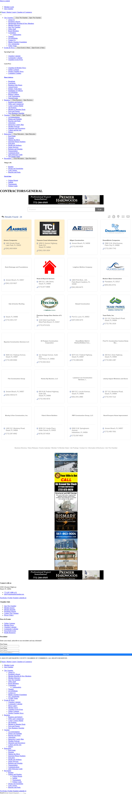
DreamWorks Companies (111, 240)
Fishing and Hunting (15, 774)
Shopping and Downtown (16, 128)
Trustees (11, 36)
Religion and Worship (15, 149)
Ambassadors (16, 34)
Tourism (6, 730)
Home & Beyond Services (45, 278)
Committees (12, 33)
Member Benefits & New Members (19, 676)
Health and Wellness (15, 145)
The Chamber (8, 670)
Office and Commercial (16, 104)
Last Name (3, 648)
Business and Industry (15, 102)
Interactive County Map (16, 124)
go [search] (100, 209)
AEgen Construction (77, 240)
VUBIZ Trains (13, 698)
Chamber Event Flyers (15, 709)
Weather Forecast (13, 126)
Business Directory (21, 448)
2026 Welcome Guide (15, 154)
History (10, 132)
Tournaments (16, 780)
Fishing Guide (17, 782)
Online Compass (13, 711)
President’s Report (14, 21)
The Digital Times (14, 156)
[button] (3, 217)
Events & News (9, 700)
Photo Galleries (8, 77)
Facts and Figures (14, 111)
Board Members (13, 31)
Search (2, 793)
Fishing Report (17, 776)
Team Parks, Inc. (108, 315)
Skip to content (5, 1)
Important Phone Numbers (16, 141)
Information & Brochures (96, 448)
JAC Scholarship (13, 44)
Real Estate (12, 136)
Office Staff (12, 29)
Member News (13, 707)
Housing (11, 138)
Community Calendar (15, 704)
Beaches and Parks (14, 121)
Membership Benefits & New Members (21, 23)
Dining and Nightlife (15, 119)
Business (7, 715)
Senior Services (13, 147)
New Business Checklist (16, 113)
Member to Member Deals (16, 109)
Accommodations (14, 117)
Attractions (11, 123)
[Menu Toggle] (1, 14)
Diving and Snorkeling (15, 784)
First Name (3, 644)
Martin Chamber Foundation (17, 42)
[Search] (25, 793)
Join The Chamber (14, 27)
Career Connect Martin (15, 106)
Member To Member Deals (60, 448)
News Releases (33, 448)
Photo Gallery (12, 706)
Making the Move (14, 140)
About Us (11, 20)
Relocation (7, 748)
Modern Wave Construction (112, 278)
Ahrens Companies (10, 240)
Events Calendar (44, 448)
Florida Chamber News (16, 713)
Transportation (13, 151)
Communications (13, 153)
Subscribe (66, 654)
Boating (10, 772)
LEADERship (13, 38)
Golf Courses (12, 785)
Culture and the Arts (14, 130)
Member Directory (14, 25)
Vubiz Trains (12, 46)
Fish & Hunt (7, 176)
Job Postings (12, 107)
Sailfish (14, 778)
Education (11, 143)
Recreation (7, 771)
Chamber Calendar (14, 702)
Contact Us (12, 40)
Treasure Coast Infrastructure (47, 240)
